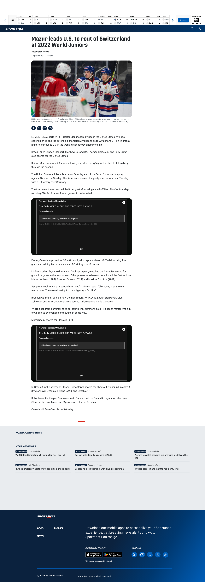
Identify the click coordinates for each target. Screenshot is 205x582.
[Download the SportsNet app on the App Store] (93, 554)
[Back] (5, 20)
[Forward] (172, 20)
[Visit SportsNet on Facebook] (150, 554)
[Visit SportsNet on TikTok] (165, 554)
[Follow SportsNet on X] (134, 554)
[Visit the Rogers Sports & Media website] (50, 576)
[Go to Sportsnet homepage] (14, 29)
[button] (192, 28)
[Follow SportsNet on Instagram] (158, 554)
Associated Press (40, 51)
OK (81, 249)
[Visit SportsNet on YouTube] (142, 554)
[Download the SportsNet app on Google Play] (112, 554)
